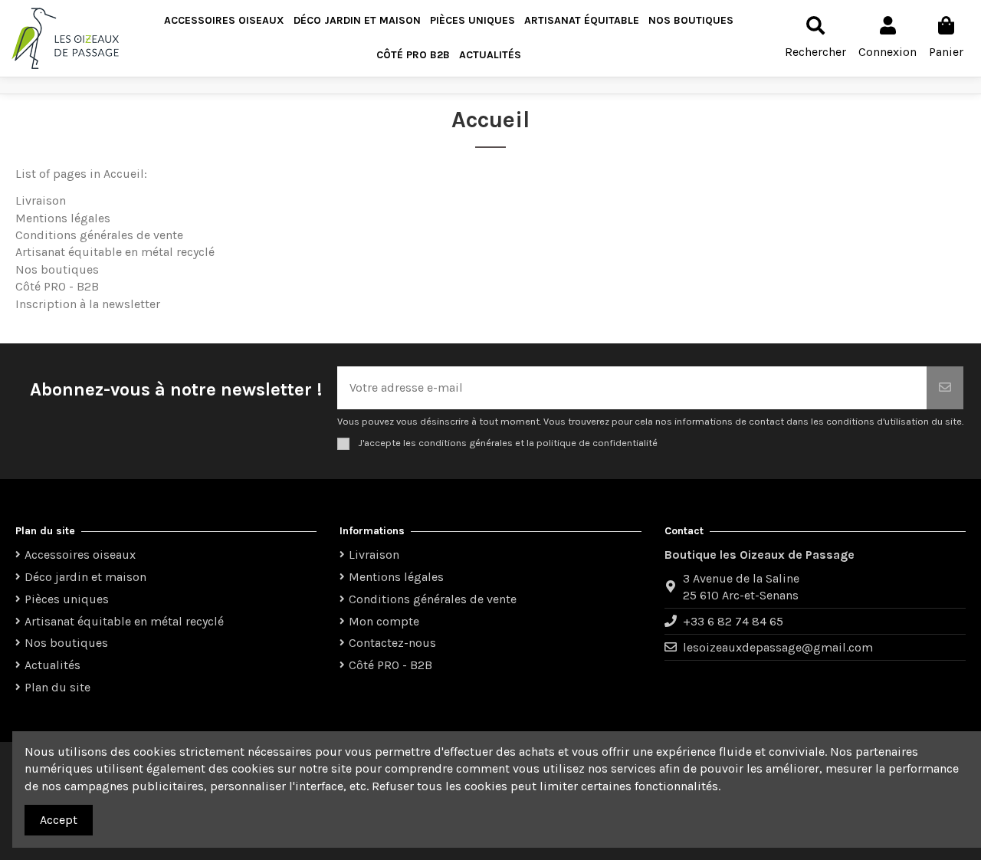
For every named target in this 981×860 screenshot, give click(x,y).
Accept (58, 819)
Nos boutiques (57, 269)
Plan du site (57, 687)
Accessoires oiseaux (80, 554)
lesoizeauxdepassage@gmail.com (778, 647)
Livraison (40, 200)
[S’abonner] (945, 387)
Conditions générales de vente (99, 235)
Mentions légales (62, 218)
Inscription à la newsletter (87, 304)
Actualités (52, 665)
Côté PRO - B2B (57, 286)
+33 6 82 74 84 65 (733, 621)
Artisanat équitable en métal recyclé (115, 252)
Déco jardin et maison (85, 577)
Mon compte (384, 621)
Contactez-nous (392, 642)
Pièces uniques (67, 599)
